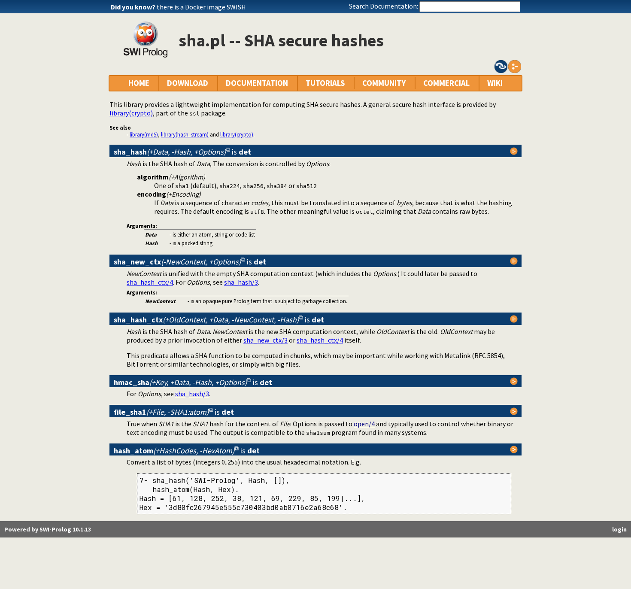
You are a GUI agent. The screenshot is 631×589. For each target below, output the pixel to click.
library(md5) (144, 134)
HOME (138, 83)
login (619, 529)
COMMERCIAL (446, 83)
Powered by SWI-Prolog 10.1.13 (47, 529)
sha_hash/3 (241, 282)
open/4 (364, 423)
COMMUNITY (384, 83)
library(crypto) (131, 113)
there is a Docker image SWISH (201, 7)
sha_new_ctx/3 (265, 340)
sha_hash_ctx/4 (150, 282)
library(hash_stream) (185, 134)
